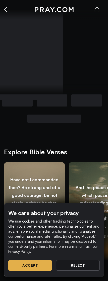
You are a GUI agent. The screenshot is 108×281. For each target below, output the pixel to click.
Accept (30, 265)
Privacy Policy (19, 251)
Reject (78, 265)
